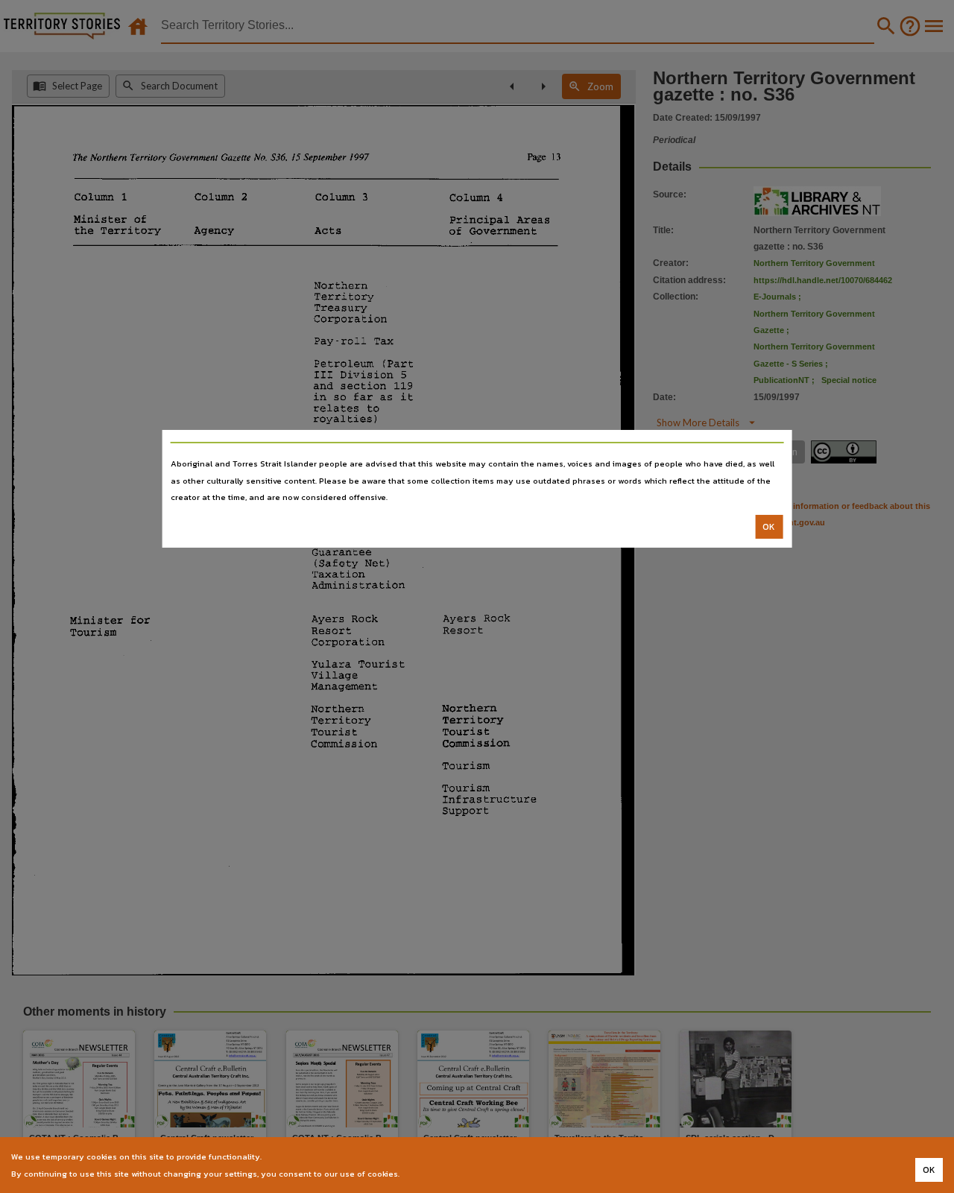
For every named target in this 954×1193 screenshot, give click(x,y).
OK (768, 527)
